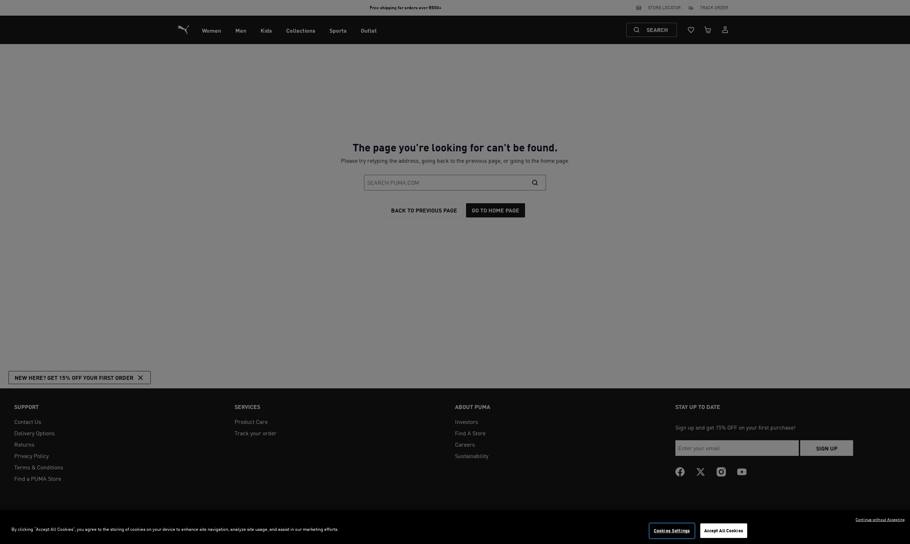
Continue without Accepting (880, 519)
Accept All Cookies (723, 530)
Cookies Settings (672, 530)
